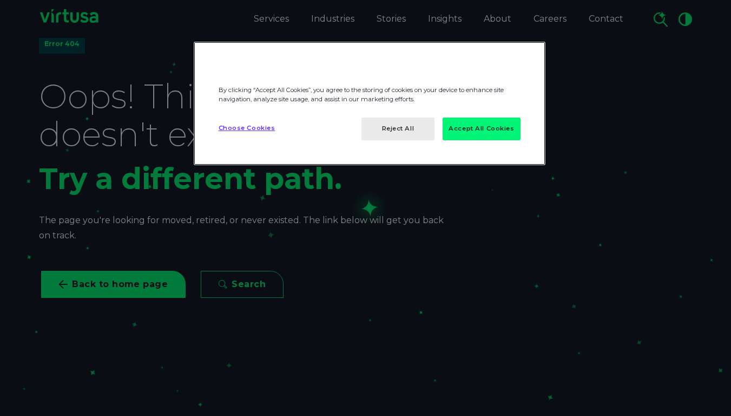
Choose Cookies (247, 128)
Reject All (398, 128)
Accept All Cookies (481, 128)
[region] (369, 103)
